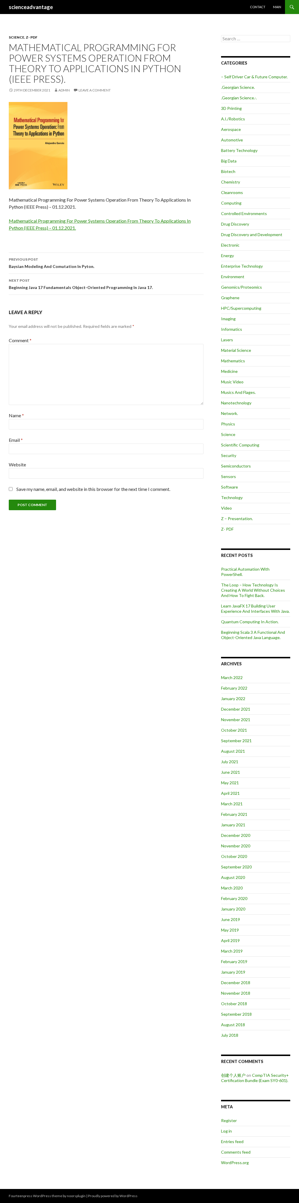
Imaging (228, 318)
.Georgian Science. (238, 87)
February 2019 (234, 961)
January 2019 (233, 972)
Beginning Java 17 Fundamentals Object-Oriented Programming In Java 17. (81, 284)
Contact (257, 7)
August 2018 (233, 1024)
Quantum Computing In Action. (250, 621)
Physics (228, 423)
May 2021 (230, 782)
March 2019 (232, 950)
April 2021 (230, 793)
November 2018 (235, 993)
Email (16, 440)
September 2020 (236, 866)
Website (17, 464)
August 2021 (233, 751)
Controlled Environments (244, 213)
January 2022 (233, 698)
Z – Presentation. (237, 518)
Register (229, 1120)
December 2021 (235, 709)
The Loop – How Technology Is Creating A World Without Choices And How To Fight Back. (253, 590)
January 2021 (233, 824)
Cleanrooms (232, 192)
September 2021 (236, 740)
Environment (232, 276)
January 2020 (233, 908)
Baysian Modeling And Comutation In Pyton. (51, 263)
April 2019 (230, 940)
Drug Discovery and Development (251, 234)
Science (16, 37)
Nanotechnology (236, 402)
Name (16, 415)
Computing (231, 202)
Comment (20, 340)
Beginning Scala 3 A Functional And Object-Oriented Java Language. (253, 635)
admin (64, 90)
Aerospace (231, 129)
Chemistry (230, 181)
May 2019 (230, 929)
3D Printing (231, 108)
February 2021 (234, 814)
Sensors (228, 476)
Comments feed (236, 1152)
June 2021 (230, 772)
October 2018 (234, 1003)
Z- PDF (31, 37)
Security (228, 455)
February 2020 (234, 898)
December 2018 (235, 982)
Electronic (230, 245)
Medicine (229, 371)
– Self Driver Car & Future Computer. (254, 76)
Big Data (229, 160)
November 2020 (235, 845)
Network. (229, 413)
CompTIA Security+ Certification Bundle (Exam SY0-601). (255, 1078)
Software (229, 486)
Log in (226, 1130)
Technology (232, 497)
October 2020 (234, 856)
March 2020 (232, 887)
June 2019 (230, 919)
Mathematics (233, 360)
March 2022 (232, 677)
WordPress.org (235, 1162)
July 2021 (229, 761)
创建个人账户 (233, 1075)
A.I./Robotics (233, 118)
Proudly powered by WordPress (113, 1196)
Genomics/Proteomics (241, 287)
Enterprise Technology (242, 266)
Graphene (230, 297)
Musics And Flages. (238, 392)
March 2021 (232, 803)
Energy (227, 255)
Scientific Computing (240, 444)
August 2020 (233, 877)
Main (277, 7)
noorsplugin (76, 1196)
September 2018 (236, 1014)
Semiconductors (236, 465)
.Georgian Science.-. (239, 97)
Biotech (228, 171)
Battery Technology (239, 150)
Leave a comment (95, 90)
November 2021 (235, 719)
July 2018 (229, 1035)
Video (226, 508)
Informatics (231, 329)
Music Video (232, 381)
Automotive (232, 139)
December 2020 (235, 835)
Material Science (236, 350)
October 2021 (234, 730)
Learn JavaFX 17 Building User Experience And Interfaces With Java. (255, 608)
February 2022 (234, 688)
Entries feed (232, 1141)
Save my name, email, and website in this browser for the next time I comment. (93, 489)
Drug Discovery (235, 223)
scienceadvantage (31, 7)
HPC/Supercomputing (241, 308)
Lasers (227, 339)
